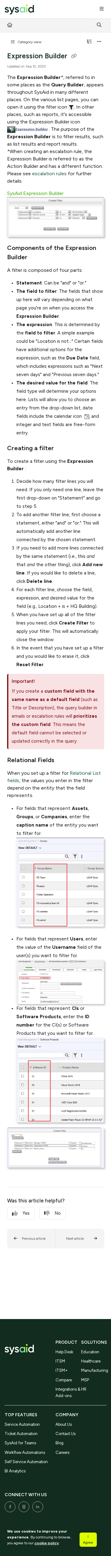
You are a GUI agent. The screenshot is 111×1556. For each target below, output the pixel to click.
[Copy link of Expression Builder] (74, 56)
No (58, 1213)
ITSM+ (62, 1370)
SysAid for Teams (20, 1443)
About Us (64, 1424)
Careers (62, 1452)
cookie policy (47, 1543)
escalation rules (49, 173)
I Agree (88, 1539)
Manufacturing (94, 1370)
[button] (31, 1238)
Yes (26, 1213)
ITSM (60, 1361)
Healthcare (91, 1361)
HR (83, 1389)
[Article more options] (99, 42)
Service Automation (22, 1424)
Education (90, 1352)
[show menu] (101, 9)
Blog (60, 1443)
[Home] (19, 9)
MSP (85, 1380)
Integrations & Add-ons (68, 1392)
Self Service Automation (26, 1461)
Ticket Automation (21, 1433)
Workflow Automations (25, 1452)
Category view (29, 41)
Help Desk (64, 1352)
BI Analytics (15, 1471)
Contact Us (66, 1433)
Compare (64, 1380)
